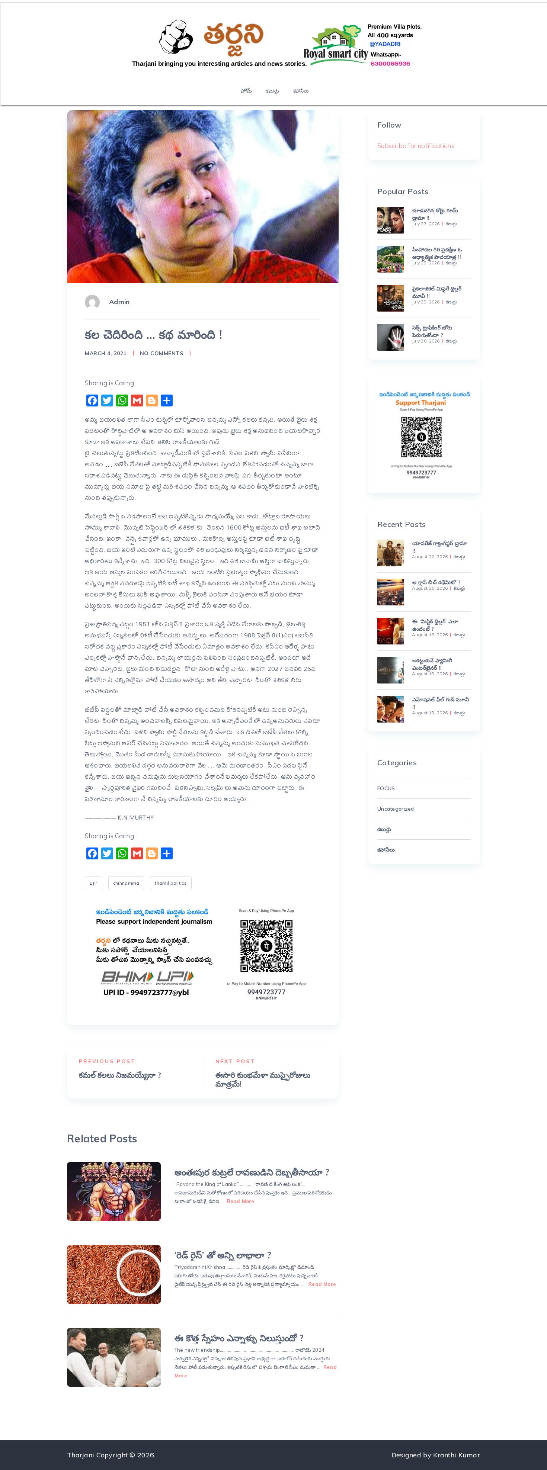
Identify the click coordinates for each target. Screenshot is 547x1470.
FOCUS (386, 788)
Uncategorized (395, 808)
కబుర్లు (272, 91)
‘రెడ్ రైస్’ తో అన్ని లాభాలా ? (223, 1255)
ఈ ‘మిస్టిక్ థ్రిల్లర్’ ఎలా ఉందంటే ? (435, 625)
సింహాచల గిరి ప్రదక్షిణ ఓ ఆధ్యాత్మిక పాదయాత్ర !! (437, 253)
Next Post (235, 1061)
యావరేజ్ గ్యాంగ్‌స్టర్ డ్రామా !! (439, 547)
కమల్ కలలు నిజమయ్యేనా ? (120, 1075)
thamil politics (170, 883)
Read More (241, 1201)
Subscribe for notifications (415, 145)
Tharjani (80, 1455)
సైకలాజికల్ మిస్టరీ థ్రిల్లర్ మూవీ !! (436, 292)
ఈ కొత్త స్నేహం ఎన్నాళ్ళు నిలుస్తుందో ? (239, 1338)
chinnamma (126, 883)
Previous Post (107, 1061)
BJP (93, 883)
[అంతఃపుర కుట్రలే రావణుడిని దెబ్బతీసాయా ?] (114, 1191)
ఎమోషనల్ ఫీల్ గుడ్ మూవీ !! (440, 703)
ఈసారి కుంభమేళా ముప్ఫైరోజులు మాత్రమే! (262, 1079)
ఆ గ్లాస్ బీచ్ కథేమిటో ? (436, 582)
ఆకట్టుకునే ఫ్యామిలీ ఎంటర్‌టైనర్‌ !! (432, 664)
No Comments (161, 353)
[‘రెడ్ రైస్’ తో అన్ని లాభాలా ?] (114, 1274)
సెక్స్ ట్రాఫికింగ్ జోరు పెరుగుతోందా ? (432, 331)
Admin (119, 301)
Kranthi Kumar (456, 1455)
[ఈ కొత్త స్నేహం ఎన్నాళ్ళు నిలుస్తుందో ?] (114, 1357)
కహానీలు (301, 91)
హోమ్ (246, 91)
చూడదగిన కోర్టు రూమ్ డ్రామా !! (435, 214)
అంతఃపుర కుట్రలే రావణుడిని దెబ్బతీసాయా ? (252, 1172)
